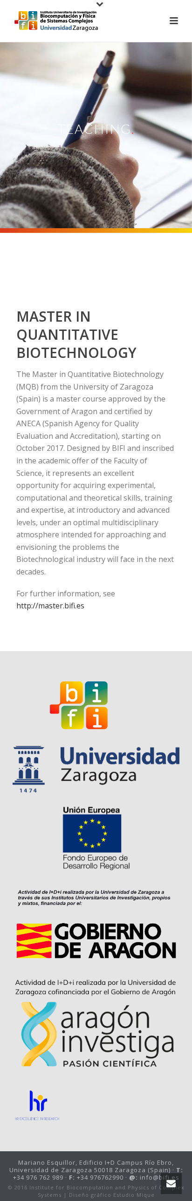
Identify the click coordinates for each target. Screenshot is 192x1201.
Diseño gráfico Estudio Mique (112, 1194)
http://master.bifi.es (50, 605)
